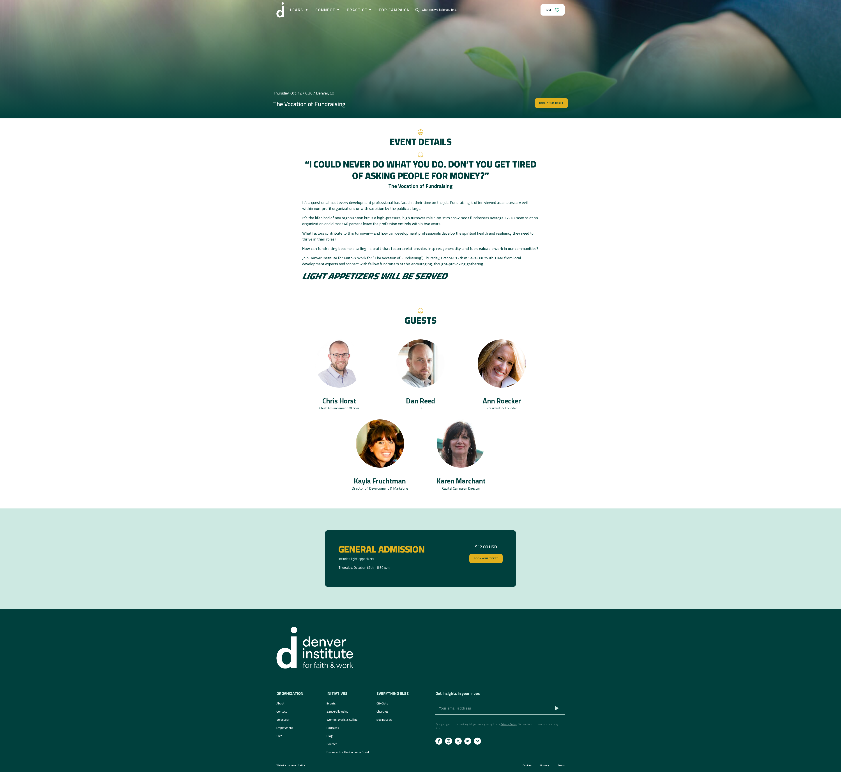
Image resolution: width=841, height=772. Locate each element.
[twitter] (458, 741)
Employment (284, 727)
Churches (382, 711)
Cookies (527, 765)
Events (331, 703)
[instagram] (448, 741)
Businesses (384, 719)
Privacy (544, 765)
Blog (330, 735)
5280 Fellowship (337, 711)
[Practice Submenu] (369, 9)
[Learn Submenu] (306, 9)
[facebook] (438, 741)
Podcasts (333, 727)
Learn (297, 9)
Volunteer (283, 719)
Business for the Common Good (348, 752)
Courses (332, 744)
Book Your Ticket (486, 558)
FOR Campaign (394, 9)
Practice (357, 9)
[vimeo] (477, 741)
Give (279, 735)
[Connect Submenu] (337, 9)
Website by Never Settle (290, 765)
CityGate (382, 703)
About (280, 703)
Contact (281, 711)
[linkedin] (467, 741)
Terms (561, 765)
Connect (325, 9)
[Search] (416, 9)
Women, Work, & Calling (342, 719)
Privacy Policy (509, 724)
